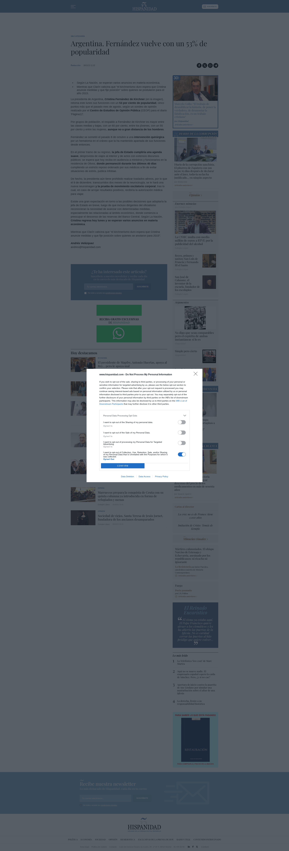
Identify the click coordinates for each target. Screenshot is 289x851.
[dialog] (144, 425)
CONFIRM (122, 466)
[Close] (196, 375)
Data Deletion (127, 476)
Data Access (144, 476)
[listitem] (144, 415)
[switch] (182, 422)
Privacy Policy (161, 476)
